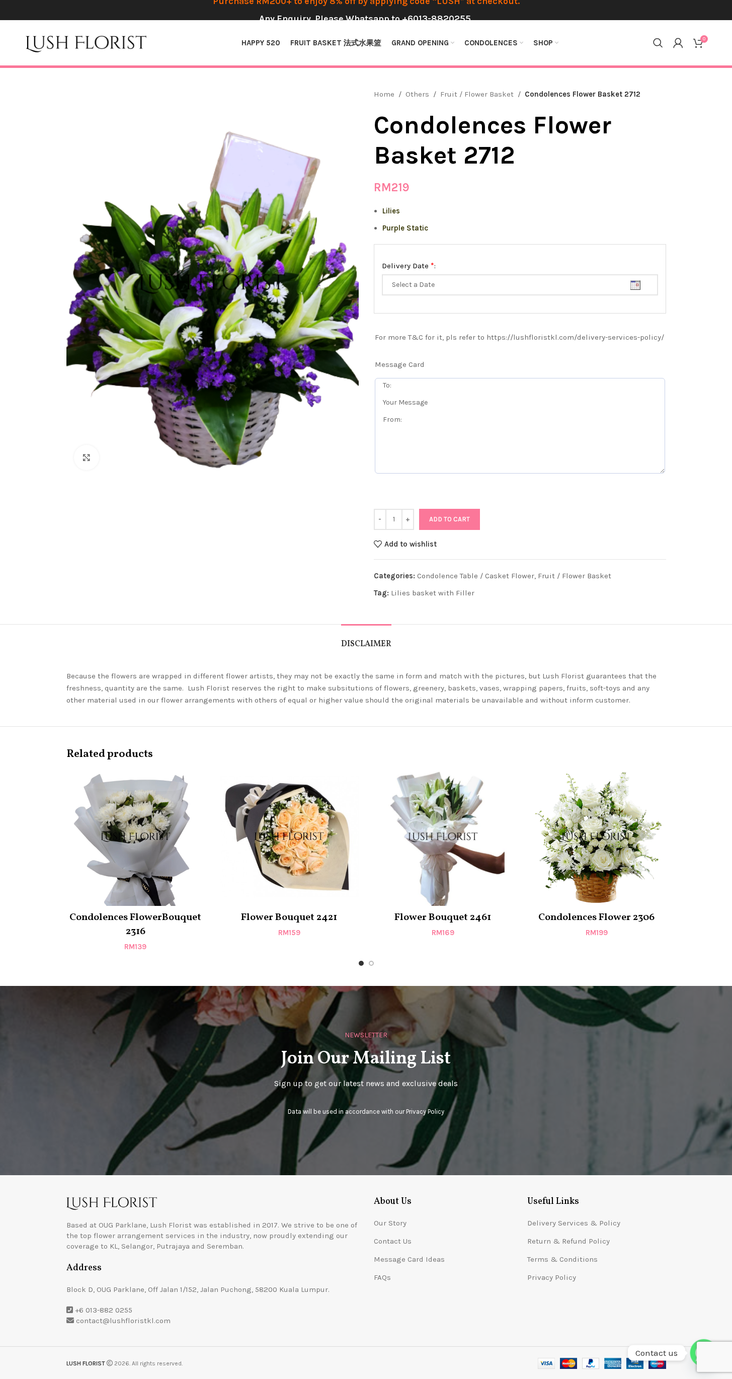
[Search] (658, 43)
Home (384, 94)
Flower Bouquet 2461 (442, 917)
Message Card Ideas (409, 1259)
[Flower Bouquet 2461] (443, 837)
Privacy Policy (425, 1111)
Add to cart (449, 519)
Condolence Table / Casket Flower (475, 575)
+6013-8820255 (436, 18)
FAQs (382, 1277)
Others (417, 94)
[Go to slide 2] (371, 963)
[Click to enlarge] (86, 457)
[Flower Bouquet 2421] (289, 837)
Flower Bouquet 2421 (289, 917)
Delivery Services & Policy (573, 1223)
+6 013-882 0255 (103, 1310)
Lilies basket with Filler (432, 592)
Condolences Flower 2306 (596, 917)
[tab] (366, 639)
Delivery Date (409, 265)
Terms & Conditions (562, 1259)
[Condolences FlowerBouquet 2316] (135, 837)
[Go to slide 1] (361, 963)
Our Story (390, 1223)
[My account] (678, 43)
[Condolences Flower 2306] (596, 837)
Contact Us (393, 1241)
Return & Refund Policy (568, 1241)
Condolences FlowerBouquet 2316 (135, 924)
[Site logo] (86, 42)
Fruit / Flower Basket (477, 94)
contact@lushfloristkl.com (123, 1320)
